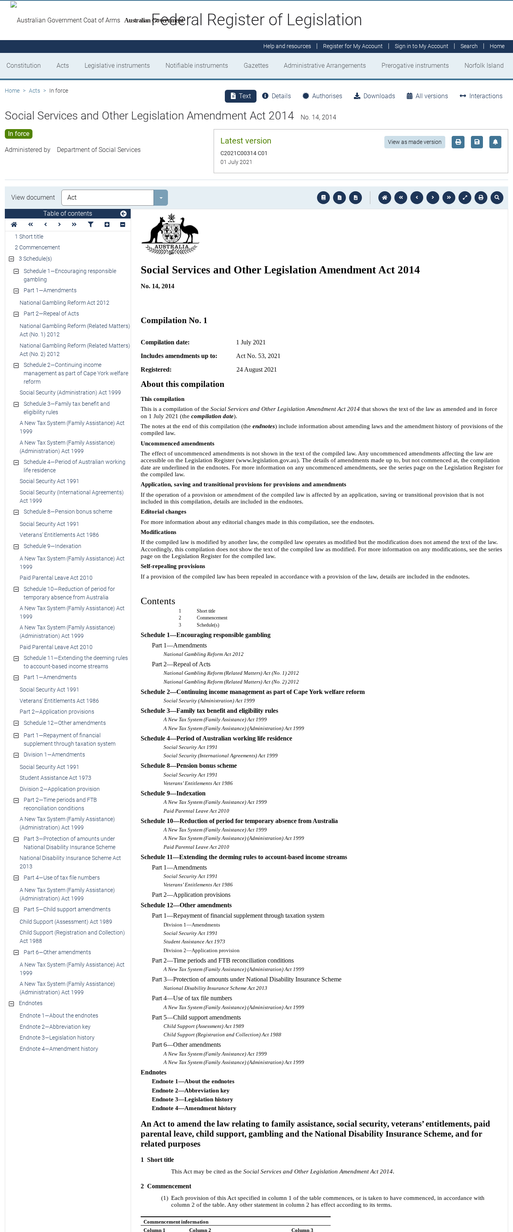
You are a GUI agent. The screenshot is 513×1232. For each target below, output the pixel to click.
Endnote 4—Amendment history (59, 1049)
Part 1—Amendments (50, 290)
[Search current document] (497, 197)
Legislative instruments (117, 65)
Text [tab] (245, 96)
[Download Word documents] (355, 197)
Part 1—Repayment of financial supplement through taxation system (69, 739)
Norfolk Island (484, 65)
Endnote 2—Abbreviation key (55, 1027)
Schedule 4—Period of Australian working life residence (74, 466)
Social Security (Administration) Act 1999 (70, 392)
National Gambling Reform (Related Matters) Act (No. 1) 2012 (75, 330)
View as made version (415, 142)
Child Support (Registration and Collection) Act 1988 (72, 936)
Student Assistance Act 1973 (55, 778)
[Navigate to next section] (432, 197)
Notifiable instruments (197, 65)
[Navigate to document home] (384, 197)
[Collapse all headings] (123, 224)
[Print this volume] (481, 197)
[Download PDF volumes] (339, 197)
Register (353, 46)
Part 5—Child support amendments (67, 909)
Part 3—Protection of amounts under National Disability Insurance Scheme (69, 842)
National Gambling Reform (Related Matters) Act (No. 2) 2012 (75, 349)
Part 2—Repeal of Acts (51, 313)
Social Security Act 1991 (49, 481)
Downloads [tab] (379, 96)
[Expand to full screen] (464, 197)
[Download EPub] (323, 197)
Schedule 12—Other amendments (65, 723)
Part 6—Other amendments (57, 952)
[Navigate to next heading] (60, 224)
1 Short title (29, 236)
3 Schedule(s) (35, 258)
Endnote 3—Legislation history (57, 1037)
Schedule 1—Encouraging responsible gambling (70, 275)
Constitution (23, 65)
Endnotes (30, 1003)
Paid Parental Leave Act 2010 (56, 578)
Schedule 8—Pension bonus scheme (68, 511)
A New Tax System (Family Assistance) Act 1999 (72, 427)
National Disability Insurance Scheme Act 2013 (70, 862)
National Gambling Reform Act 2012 (64, 302)
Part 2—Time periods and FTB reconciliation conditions (60, 804)
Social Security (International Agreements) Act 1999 (72, 496)
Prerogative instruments (415, 65)
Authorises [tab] (327, 96)
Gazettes (256, 65)
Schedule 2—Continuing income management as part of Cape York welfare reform (76, 373)
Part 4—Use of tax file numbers (62, 877)
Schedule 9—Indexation (52, 546)
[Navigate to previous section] (416, 197)
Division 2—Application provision (60, 789)
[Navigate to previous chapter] (400, 197)
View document (33, 197)
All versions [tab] (432, 96)
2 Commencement (37, 247)
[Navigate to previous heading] (45, 224)
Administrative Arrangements (325, 65)
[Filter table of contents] (90, 224)
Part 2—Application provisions (57, 711)
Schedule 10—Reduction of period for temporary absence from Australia (69, 593)
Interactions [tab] (486, 96)
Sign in (421, 46)
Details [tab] (281, 96)
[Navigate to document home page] (14, 224)
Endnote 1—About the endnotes (59, 1015)
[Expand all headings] (107, 224)
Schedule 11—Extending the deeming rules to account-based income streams (76, 662)
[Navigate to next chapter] (448, 197)
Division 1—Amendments (54, 754)
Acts (63, 65)
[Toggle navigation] (123, 214)
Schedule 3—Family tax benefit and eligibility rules (67, 408)
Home (12, 90)
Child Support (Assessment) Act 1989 (66, 921)
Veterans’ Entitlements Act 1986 (59, 535)
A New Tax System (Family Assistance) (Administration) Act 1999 (67, 446)
